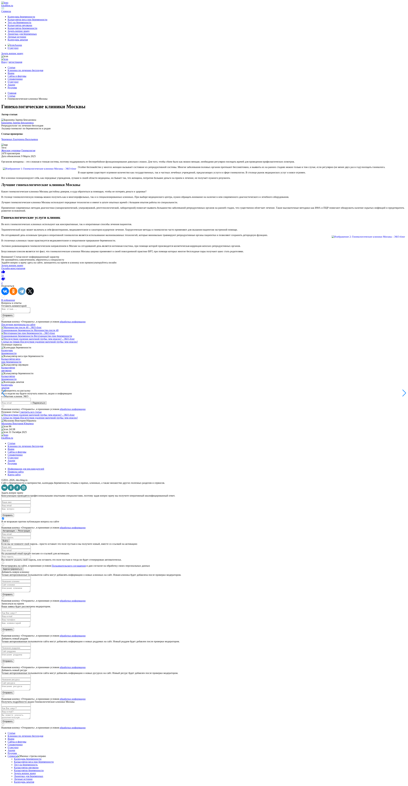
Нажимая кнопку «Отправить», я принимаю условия (43, 321)
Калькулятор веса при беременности (27, 19)
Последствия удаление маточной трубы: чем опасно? (49, 341)
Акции (18, 45)
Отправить (8, 315)
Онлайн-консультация (13, 268)
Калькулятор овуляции (20, 25)
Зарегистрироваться (12, 569)
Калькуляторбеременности (9, 377)
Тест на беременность (19, 22)
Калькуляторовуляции (8, 369)
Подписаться (39, 403)
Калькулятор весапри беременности (11, 360)
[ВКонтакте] (5, 291)
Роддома (12, 87)
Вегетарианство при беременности (53, 336)
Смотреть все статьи (30, 412)
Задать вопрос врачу (19, 31)
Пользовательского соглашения (69, 565)
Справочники (15, 79)
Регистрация (24, 531)
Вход (4, 62)
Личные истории (17, 36)
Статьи (11, 67)
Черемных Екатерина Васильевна (19, 139)
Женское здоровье (11, 150)
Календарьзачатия (7, 386)
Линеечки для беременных (22, 34)
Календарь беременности (21, 16)
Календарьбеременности (9, 352)
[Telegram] (22, 291)
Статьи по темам (10, 341)
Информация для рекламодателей (26, 468)
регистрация (15, 62)
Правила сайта (16, 471)
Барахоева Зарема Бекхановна (17, 122)
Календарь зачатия (18, 39)
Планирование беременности (17, 330)
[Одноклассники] (13, 291)
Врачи (11, 73)
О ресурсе (13, 48)
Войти (5, 541)
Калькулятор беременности (22, 28)
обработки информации (73, 321)
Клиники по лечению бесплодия (25, 70)
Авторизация (9, 531)
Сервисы (12, 756)
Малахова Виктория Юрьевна (17, 423)
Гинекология (28, 150)
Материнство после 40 (46, 330)
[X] (30, 291)
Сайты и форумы (17, 76)
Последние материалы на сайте (18, 324)
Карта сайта (14, 474)
